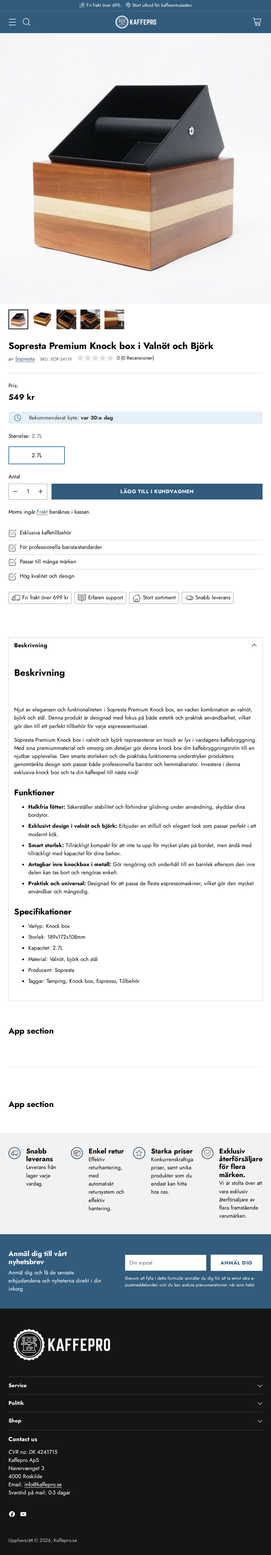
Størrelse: (25, 436)
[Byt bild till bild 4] (90, 319)
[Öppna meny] (12, 22)
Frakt (42, 512)
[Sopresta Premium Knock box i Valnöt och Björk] (135, 168)
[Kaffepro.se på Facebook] (12, 1515)
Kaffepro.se (65, 1540)
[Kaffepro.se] (136, 22)
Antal (14, 476)
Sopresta (25, 359)
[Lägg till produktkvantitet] (40, 491)
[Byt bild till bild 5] (114, 319)
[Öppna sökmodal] (26, 22)
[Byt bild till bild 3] (66, 319)
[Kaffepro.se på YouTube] (23, 1515)
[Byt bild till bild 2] (42, 319)
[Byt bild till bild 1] (18, 319)
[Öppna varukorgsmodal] (256, 22)
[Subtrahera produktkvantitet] (15, 491)
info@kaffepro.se (43, 1484)
